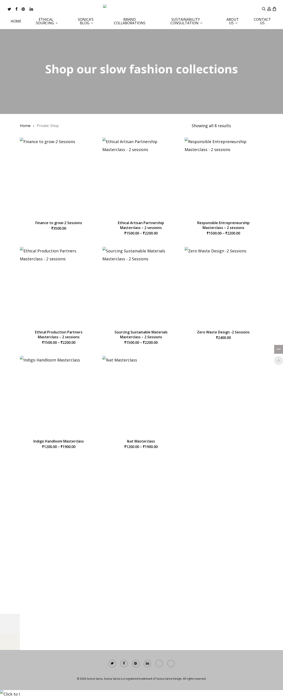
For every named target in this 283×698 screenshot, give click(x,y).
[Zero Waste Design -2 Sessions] (223, 285)
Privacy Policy (214, 639)
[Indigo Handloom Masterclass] (58, 394)
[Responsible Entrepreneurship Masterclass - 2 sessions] (223, 176)
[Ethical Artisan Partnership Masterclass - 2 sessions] (141, 176)
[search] (263, 9)
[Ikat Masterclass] (141, 394)
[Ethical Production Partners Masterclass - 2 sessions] (58, 285)
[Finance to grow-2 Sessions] (58, 176)
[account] (269, 9)
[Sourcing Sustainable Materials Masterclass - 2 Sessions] (141, 285)
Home (25, 125)
